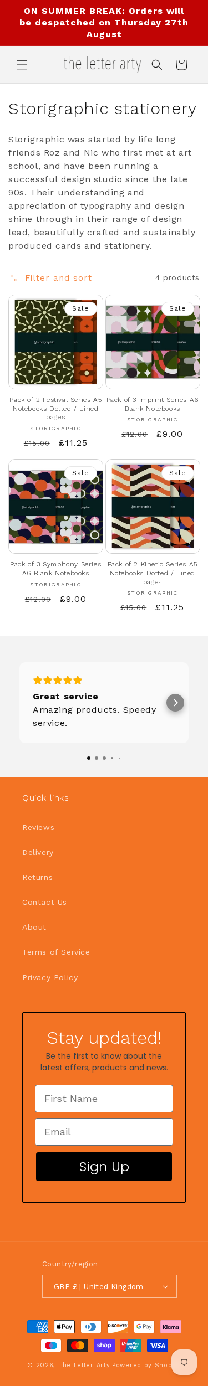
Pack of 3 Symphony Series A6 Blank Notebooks (55, 568)
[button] (22, 65)
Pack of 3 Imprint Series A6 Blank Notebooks (152, 404)
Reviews (38, 827)
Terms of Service (56, 951)
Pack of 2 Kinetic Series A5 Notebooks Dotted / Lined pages (152, 572)
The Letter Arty (84, 1365)
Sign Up (104, 1166)
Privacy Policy (50, 977)
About (34, 927)
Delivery (38, 852)
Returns (37, 877)
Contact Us (44, 902)
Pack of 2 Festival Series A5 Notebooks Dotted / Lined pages (55, 408)
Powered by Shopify (146, 1365)
